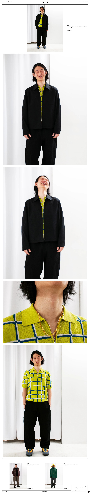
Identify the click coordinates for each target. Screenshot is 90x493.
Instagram (4, 491)
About (11, 1)
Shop (3, 1)
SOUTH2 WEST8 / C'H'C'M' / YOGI (33, 464)
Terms (7, 491)
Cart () (86, 1)
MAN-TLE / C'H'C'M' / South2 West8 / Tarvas (70, 464)
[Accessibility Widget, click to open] (89, 492)
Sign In (80, 1)
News (8, 1)
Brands (6, 1)
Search (83, 1)
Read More (29, 488)
